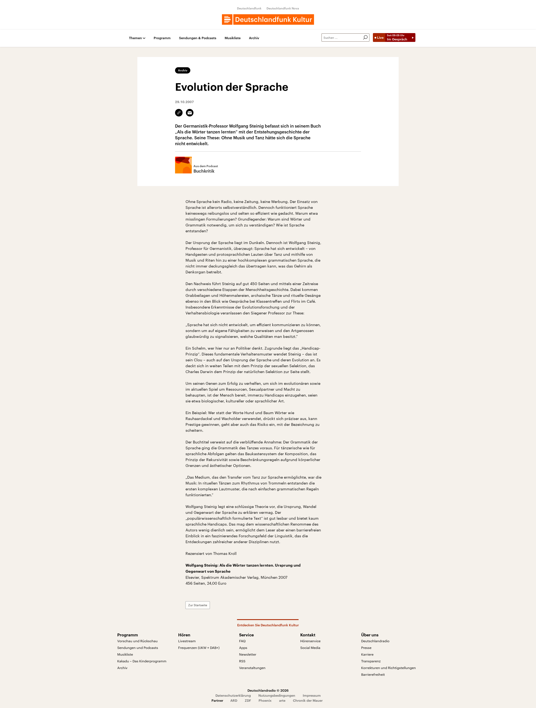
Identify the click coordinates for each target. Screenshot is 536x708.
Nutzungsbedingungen (276, 695)
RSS (242, 661)
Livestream (187, 641)
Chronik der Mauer (308, 700)
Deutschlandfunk (249, 8)
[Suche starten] (365, 37)
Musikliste (233, 38)
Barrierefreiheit (373, 674)
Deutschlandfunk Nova (283, 8)
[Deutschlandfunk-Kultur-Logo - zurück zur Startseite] (268, 19)
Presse (366, 648)
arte (282, 700)
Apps (243, 648)
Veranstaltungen (252, 668)
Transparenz (371, 661)
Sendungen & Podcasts (197, 38)
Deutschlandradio (375, 641)
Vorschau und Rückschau (137, 641)
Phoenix (265, 700)
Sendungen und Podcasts (137, 648)
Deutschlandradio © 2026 (268, 690)
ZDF (248, 700)
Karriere (367, 654)
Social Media (310, 648)
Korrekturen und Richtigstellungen (388, 668)
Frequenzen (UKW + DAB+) (198, 648)
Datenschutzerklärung (233, 695)
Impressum (312, 695)
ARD (233, 700)
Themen (135, 38)
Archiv (254, 38)
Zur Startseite (197, 605)
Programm (162, 38)
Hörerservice (310, 641)
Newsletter (247, 654)
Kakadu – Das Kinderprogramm (141, 661)
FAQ (242, 641)
